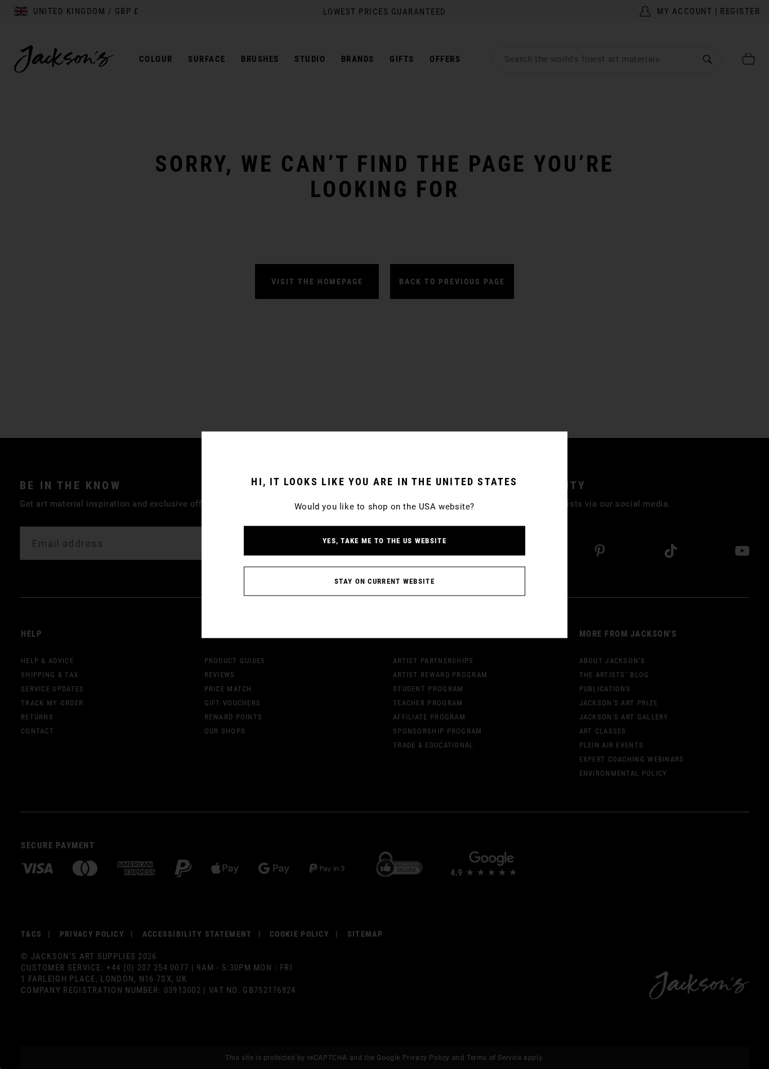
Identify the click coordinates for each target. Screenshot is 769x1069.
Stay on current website (384, 580)
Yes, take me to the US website (384, 540)
